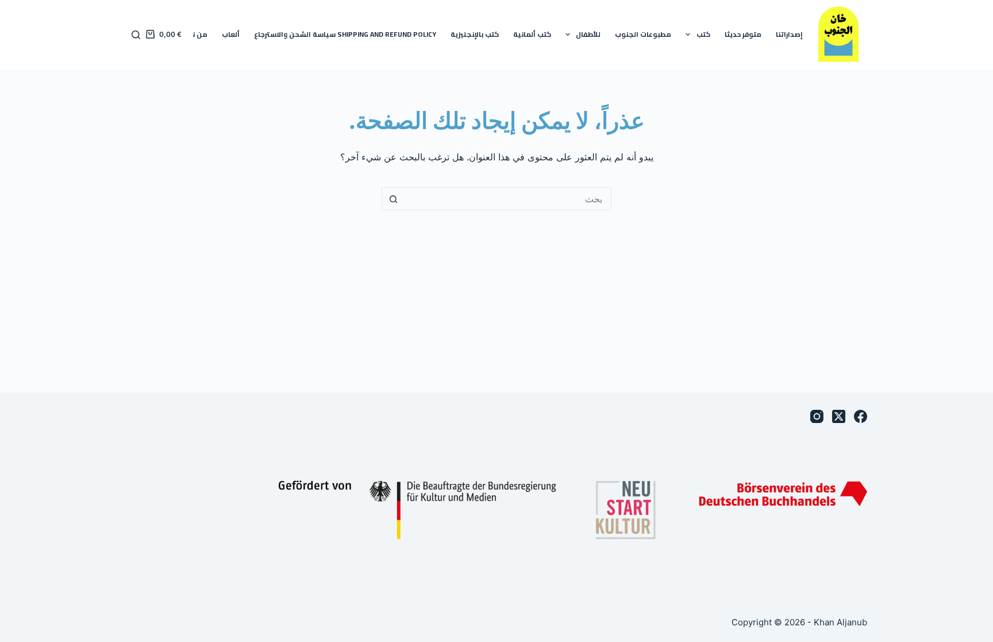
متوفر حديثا (743, 34)
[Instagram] (816, 416)
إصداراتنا (789, 34)
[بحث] (136, 34)
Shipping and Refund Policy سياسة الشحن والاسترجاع (345, 34)
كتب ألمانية (532, 34)
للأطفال (588, 34)
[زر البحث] (393, 198)
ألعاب (231, 34)
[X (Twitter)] (838, 416)
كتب (703, 34)
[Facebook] (860, 416)
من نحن (194, 34)
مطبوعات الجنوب (643, 34)
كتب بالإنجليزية (475, 34)
